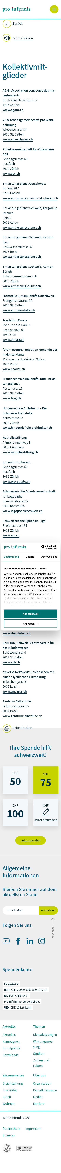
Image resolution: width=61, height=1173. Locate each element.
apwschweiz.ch (22, 139)
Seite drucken (22, 728)
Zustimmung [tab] (11, 556)
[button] (19, 38)
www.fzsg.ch (12, 398)
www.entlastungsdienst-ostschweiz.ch (30, 198)
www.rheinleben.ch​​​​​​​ (16, 633)
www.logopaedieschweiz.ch (23, 511)
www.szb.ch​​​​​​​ (11, 662)
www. (7, 139)
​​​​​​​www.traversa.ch (15, 691)
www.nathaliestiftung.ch (20, 452)
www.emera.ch (13, 339)
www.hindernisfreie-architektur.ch (27, 427)
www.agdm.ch (13, 110)
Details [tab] (30, 556)
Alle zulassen (30, 613)
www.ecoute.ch (14, 369)
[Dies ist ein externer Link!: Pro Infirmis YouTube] (8, 941)
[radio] (15, 780)
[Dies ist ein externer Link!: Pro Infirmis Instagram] (43, 941)
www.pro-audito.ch (16, 481)
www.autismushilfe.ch (19, 310)
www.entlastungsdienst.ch (22, 227)
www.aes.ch (11, 173)
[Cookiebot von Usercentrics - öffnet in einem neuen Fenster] (43, 547)
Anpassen (29, 623)
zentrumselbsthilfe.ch (26, 716)
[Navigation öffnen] (54, 9)
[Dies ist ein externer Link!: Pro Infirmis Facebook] (19, 942)
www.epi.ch (11, 535)
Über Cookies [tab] (49, 556)
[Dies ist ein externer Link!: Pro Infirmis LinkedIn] (31, 941)
